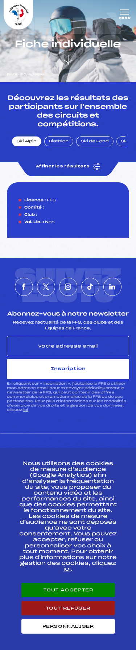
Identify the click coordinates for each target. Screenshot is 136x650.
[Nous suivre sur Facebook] (24, 287)
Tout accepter (68, 590)
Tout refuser (68, 608)
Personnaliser (68, 626)
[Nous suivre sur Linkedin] (112, 287)
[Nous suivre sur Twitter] (46, 287)
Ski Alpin (27, 141)
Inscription (68, 368)
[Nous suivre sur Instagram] (68, 287)
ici (25, 410)
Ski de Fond (95, 141)
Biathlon (59, 141)
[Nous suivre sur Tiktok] (90, 287)
